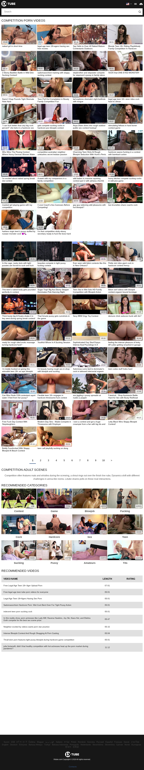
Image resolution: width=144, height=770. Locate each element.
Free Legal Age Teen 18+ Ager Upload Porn (23, 585)
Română (82, 742)
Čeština (32, 742)
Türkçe (47, 744)
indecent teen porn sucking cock (18, 611)
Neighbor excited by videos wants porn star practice (27, 627)
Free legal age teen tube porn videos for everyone (26, 592)
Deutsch (13, 744)
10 (103, 460)
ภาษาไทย (135, 742)
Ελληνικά (23, 744)
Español (109, 742)
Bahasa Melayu (35, 744)
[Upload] (141, 3)
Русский (100, 742)
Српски (119, 744)
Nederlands (86, 744)
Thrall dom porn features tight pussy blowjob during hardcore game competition (39, 640)
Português (74, 744)
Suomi (6, 742)
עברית (66, 742)
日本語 (76, 747)
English (5, 744)
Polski (73, 742)
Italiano (59, 742)
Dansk (126, 742)
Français (118, 742)
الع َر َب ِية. (49, 742)
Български (136, 744)
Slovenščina (98, 744)
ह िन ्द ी (22, 742)
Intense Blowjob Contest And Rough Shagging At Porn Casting (31, 633)
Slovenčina (110, 744)
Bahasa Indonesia (60, 744)
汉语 (13, 742)
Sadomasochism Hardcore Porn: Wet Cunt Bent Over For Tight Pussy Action (37, 605)
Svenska (91, 742)
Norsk (127, 744)
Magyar (40, 742)
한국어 (68, 747)
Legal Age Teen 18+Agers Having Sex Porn (23, 598)
